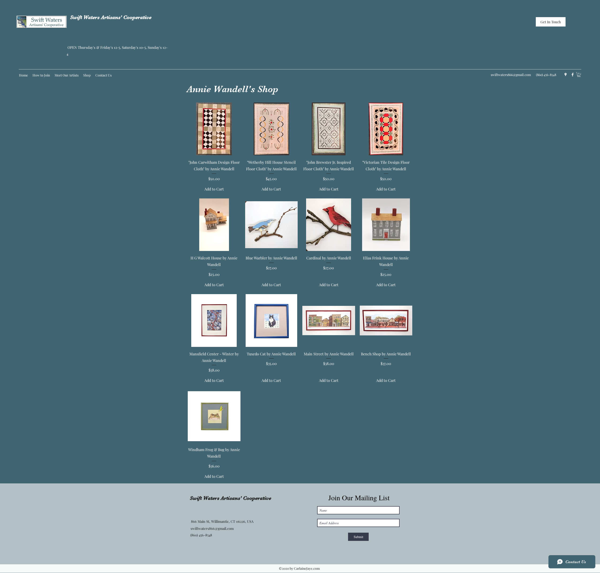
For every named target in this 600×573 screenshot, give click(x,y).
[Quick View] (214, 128)
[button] (579, 74)
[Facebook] (572, 74)
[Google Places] (565, 74)
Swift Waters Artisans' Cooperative (110, 17)
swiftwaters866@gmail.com (511, 74)
